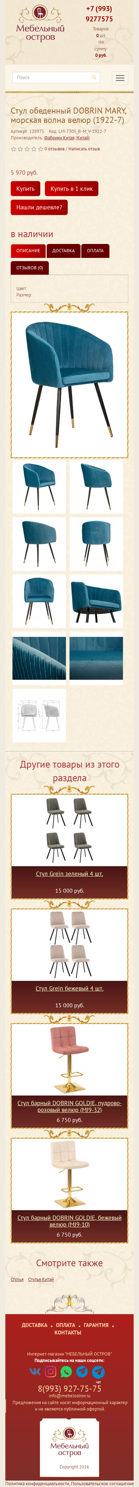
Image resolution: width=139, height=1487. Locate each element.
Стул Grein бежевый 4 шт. (70, 988)
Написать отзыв (84, 149)
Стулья (17, 1279)
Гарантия (96, 1325)
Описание (28, 251)
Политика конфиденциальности (37, 1484)
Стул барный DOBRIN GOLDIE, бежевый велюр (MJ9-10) (69, 1220)
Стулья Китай (41, 1279)
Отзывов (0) (29, 268)
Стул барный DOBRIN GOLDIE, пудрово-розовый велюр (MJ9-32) (69, 1106)
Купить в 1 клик (72, 189)
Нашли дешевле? (39, 207)
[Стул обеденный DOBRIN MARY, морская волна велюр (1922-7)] (69, 385)
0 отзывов (55, 149)
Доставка (63, 251)
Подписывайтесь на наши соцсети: (69, 1360)
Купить (25, 189)
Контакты (68, 1332)
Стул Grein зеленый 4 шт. (69, 874)
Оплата (95, 251)
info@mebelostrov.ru (70, 1396)
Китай (83, 138)
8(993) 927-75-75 (70, 1388)
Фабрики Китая (59, 138)
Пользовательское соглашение (102, 1484)
